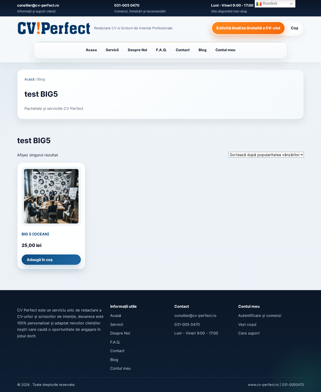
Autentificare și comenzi (259, 315)
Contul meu (225, 50)
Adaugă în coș (40, 259)
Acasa (91, 50)
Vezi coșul (247, 324)
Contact (183, 50)
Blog (202, 50)
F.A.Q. (161, 50)
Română (269, 3)
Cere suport (249, 333)
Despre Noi (137, 50)
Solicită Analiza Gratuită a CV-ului (248, 28)
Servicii (112, 50)
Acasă (29, 79)
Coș (294, 28)
